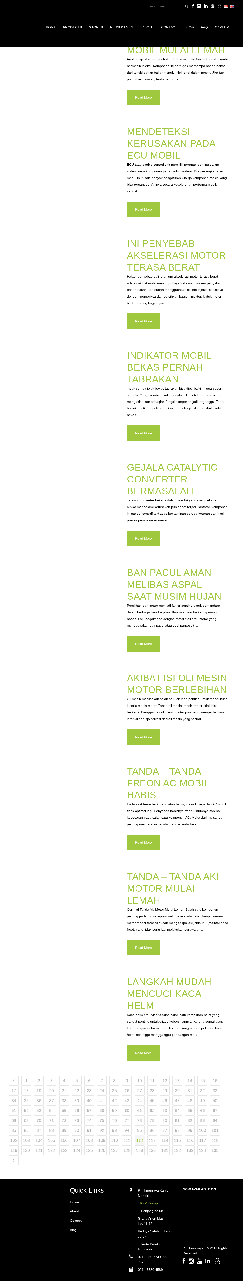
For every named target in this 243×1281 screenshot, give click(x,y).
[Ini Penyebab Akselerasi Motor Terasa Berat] (65, 272)
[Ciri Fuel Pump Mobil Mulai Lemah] (65, 67)
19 (39, 1090)
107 (76, 1140)
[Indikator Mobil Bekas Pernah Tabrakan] (65, 384)
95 (139, 1130)
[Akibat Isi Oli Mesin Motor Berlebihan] (65, 706)
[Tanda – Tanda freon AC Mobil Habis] (65, 800)
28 (152, 1090)
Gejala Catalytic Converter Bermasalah (172, 479)
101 (215, 1130)
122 (51, 1150)
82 (189, 1120)
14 (189, 1080)
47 (177, 1100)
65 (189, 1110)
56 (76, 1110)
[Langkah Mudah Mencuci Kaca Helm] (65, 1010)
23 (89, 1090)
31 (189, 1090)
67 (215, 1110)
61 (139, 1110)
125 (89, 1150)
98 (177, 1130)
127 (114, 1150)
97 (164, 1130)
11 (152, 1080)
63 (164, 1110)
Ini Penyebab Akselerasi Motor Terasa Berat (176, 255)
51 (13, 1110)
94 (127, 1130)
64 (177, 1110)
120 (26, 1150)
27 (139, 1090)
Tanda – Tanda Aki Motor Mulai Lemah (173, 888)
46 (164, 1100)
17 (13, 1090)
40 (89, 1100)
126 (101, 1150)
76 (114, 1120)
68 (13, 1120)
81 (177, 1120)
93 (114, 1130)
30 (177, 1090)
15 (202, 1080)
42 (114, 1100)
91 (89, 1130)
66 (202, 1110)
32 (202, 1090)
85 (13, 1130)
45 (152, 1100)
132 (177, 1150)
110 (114, 1140)
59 (114, 1110)
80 (164, 1120)
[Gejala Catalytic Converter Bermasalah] (65, 496)
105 (51, 1140)
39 (76, 1100)
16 (215, 1080)
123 (64, 1150)
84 (215, 1120)
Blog (73, 1230)
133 (189, 1150)
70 (39, 1120)
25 (114, 1090)
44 (139, 1100)
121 (38, 1150)
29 (164, 1090)
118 (215, 1140)
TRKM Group (148, 1203)
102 (13, 1140)
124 (76, 1150)
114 (164, 1140)
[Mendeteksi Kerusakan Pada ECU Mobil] (65, 160)
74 (89, 1120)
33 (215, 1090)
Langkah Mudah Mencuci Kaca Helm (169, 994)
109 (101, 1140)
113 (152, 1140)
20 (51, 1090)
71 (51, 1120)
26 (127, 1090)
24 (101, 1090)
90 (76, 1130)
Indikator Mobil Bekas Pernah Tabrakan (169, 367)
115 (177, 1140)
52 (26, 1110)
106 (64, 1140)
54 (51, 1110)
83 (202, 1120)
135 (215, 1150)
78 (139, 1120)
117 (202, 1140)
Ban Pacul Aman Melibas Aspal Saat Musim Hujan (174, 584)
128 (127, 1150)
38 (64, 1100)
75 (101, 1120)
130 (152, 1150)
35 (26, 1100)
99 (189, 1130)
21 (64, 1090)
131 (164, 1150)
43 (127, 1100)
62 (152, 1110)
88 (51, 1130)
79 (152, 1120)
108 (89, 1140)
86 (26, 1130)
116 (190, 1140)
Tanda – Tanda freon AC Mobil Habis (168, 783)
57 (89, 1110)
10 (139, 1080)
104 (38, 1140)
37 (51, 1100)
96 (152, 1130)
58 (101, 1110)
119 (13, 1150)
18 (26, 1090)
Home (74, 1202)
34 (13, 1100)
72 (64, 1120)
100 (202, 1130)
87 (39, 1130)
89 (64, 1130)
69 (26, 1120)
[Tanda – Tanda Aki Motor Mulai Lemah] (65, 905)
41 (101, 1100)
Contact (76, 1220)
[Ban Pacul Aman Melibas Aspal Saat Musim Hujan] (65, 601)
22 (76, 1090)
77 (127, 1120)
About (74, 1211)
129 (139, 1150)
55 (64, 1110)
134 (202, 1150)
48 (189, 1100)
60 (127, 1110)
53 (39, 1110)
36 (39, 1100)
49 (202, 1100)
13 (177, 1080)
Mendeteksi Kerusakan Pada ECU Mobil (171, 143)
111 (127, 1140)
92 (101, 1130)
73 (76, 1120)
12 (164, 1080)
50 (215, 1100)
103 (26, 1140)
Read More (143, 97)
